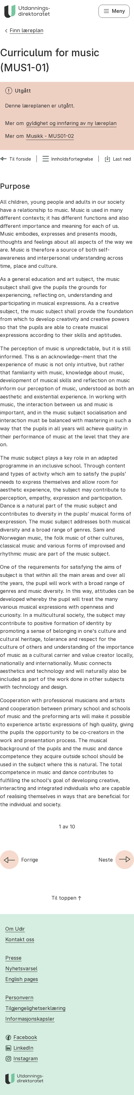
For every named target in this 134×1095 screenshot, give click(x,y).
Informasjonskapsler (30, 1019)
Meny (118, 11)
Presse (13, 958)
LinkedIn (23, 1048)
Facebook (25, 1037)
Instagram (25, 1058)
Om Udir (15, 929)
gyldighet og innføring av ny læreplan (71, 123)
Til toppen (63, 898)
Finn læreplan (26, 30)
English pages (21, 979)
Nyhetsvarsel (21, 968)
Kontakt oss (19, 939)
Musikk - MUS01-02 (50, 136)
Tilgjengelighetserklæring (35, 1008)
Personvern (19, 997)
